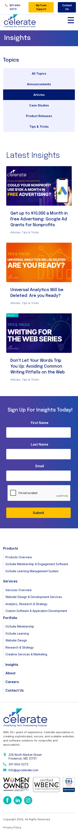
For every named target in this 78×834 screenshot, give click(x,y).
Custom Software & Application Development (36, 611)
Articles (39, 94)
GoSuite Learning (17, 633)
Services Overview (18, 590)
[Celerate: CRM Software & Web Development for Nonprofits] (20, 20)
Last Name (39, 444)
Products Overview (18, 557)
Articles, (16, 232)
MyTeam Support (41, 7)
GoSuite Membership (19, 626)
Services (10, 581)
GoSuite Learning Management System (31, 571)
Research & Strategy (19, 647)
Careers (12, 682)
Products (10, 548)
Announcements (39, 84)
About (10, 673)
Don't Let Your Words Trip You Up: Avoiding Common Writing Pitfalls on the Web (37, 366)
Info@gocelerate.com (23, 770)
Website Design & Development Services (33, 597)
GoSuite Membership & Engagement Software (36, 564)
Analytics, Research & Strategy (26, 604)
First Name (39, 423)
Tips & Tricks (39, 126)
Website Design (16, 640)
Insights (11, 664)
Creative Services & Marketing (26, 654)
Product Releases (39, 116)
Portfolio (10, 618)
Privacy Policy (12, 827)
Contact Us (67, 7)
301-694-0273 (15, 7)
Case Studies (39, 105)
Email (39, 466)
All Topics (39, 73)
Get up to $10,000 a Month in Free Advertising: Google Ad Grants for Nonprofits (39, 219)
